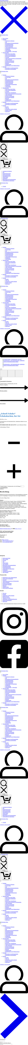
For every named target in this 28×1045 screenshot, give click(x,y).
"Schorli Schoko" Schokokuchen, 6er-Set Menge (10, 486)
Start (1, 379)
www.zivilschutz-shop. (7, 542)
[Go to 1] (4, 373)
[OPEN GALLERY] (12, 359)
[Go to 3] (19, 373)
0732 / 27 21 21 (18, 528)
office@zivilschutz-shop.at (5, 528)
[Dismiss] (14, 33)
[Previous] (0, 369)
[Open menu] (0, 36)
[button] (21, 359)
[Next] (1, 369)
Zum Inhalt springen (4, 0)
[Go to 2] (11, 373)
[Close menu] (0, 72)
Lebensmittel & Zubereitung (6, 381)
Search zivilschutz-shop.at (5, 1043)
